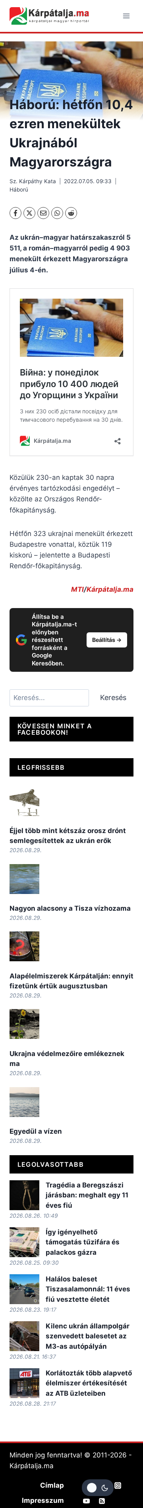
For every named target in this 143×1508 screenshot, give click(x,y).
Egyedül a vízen (36, 1131)
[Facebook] (15, 213)
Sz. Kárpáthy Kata (33, 181)
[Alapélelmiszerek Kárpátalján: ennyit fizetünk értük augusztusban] (24, 946)
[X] (29, 213)
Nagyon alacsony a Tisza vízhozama (70, 908)
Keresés (113, 697)
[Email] (43, 213)
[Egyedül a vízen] (24, 1102)
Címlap (52, 1485)
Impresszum (43, 1500)
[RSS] (102, 1501)
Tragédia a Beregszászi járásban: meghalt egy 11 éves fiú (87, 1195)
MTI (77, 589)
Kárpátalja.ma (110, 589)
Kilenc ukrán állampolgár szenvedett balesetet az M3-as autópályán (87, 1336)
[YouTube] (86, 1501)
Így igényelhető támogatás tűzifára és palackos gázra (83, 1242)
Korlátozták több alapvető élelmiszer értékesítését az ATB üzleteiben (89, 1383)
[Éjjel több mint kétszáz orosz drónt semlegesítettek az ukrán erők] (24, 801)
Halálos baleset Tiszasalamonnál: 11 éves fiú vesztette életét (88, 1289)
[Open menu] (126, 16)
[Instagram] (117, 1485)
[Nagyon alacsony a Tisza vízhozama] (24, 879)
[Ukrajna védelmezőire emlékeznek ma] (24, 1024)
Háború (19, 189)
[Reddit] (71, 213)
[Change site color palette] (98, 1487)
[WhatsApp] (57, 213)
